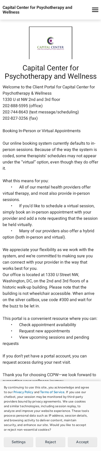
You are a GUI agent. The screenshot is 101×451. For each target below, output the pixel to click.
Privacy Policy (23, 392)
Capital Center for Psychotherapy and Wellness (37, 10)
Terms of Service (52, 392)
